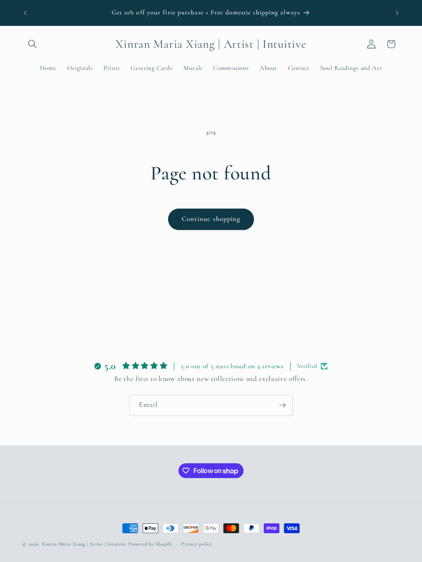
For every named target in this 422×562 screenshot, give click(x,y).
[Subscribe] (282, 405)
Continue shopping (211, 219)
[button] (32, 44)
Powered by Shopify (150, 544)
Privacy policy (197, 544)
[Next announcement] (397, 12)
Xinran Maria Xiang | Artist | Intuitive (84, 544)
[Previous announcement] (25, 12)
